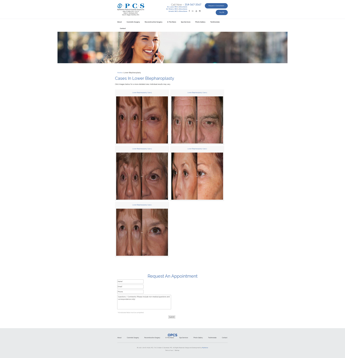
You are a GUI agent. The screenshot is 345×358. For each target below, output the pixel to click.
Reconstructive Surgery (153, 22)
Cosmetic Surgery (133, 22)
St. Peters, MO (171, 9)
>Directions (182, 7)
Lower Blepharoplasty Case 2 (197, 149)
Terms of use (169, 350)
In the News (171, 22)
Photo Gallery (200, 22)
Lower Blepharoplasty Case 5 (142, 92)
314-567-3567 (193, 4)
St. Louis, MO (172, 7)
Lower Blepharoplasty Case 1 (142, 205)
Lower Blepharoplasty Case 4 (197, 92)
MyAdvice (205, 347)
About (119, 22)
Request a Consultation (216, 6)
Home (119, 73)
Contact (123, 28)
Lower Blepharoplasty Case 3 (142, 149)
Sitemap (177, 350)
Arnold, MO (173, 11)
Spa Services (185, 22)
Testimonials (215, 22)
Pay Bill (221, 12)
